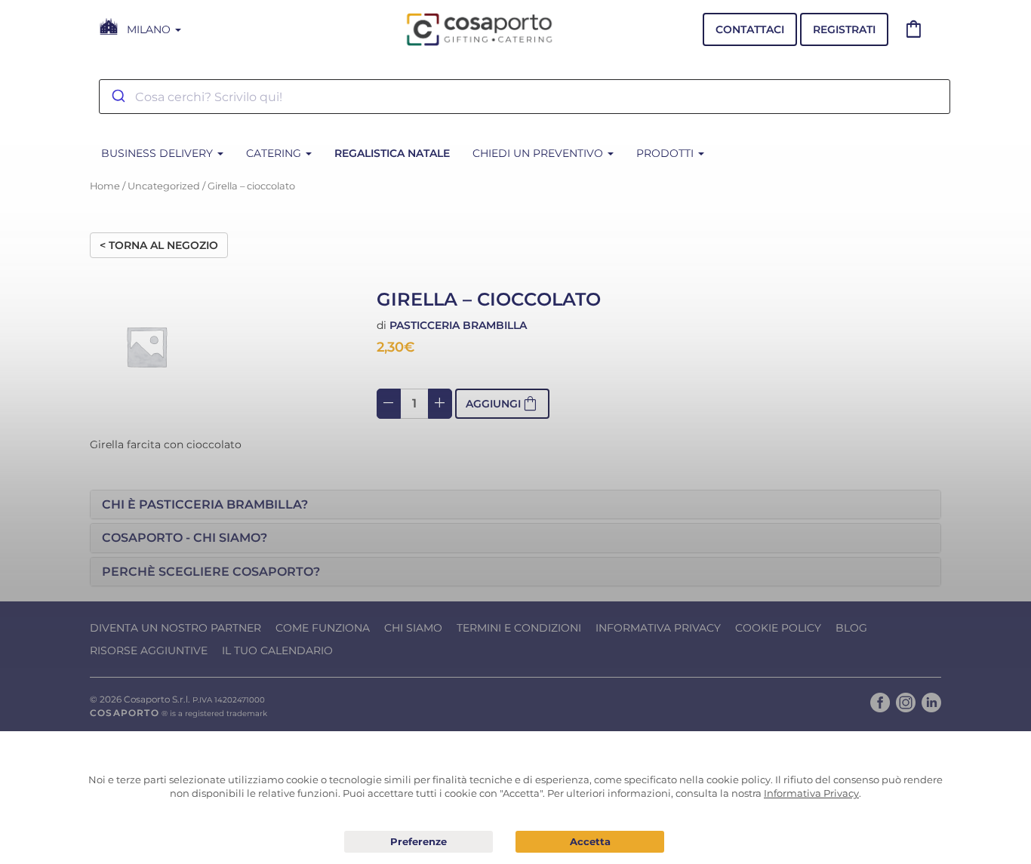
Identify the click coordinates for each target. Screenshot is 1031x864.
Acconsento (590, 842)
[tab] (515, 504)
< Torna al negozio (159, 245)
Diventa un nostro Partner (175, 628)
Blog (851, 628)
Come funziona (322, 628)
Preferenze (418, 842)
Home (105, 186)
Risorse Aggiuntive (149, 650)
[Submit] (117, 96)
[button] (515, 505)
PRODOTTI (666, 153)
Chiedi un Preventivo (539, 153)
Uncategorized (164, 186)
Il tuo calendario (277, 650)
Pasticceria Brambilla (458, 325)
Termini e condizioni (519, 628)
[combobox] (524, 96)
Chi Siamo (413, 628)
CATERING (275, 153)
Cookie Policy (778, 628)
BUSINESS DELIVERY (158, 153)
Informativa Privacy (658, 628)
